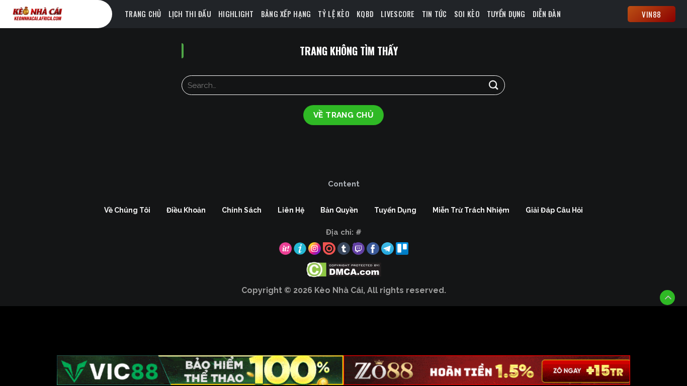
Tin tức (434, 14)
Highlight (236, 14)
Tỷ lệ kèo (334, 14)
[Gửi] (493, 85)
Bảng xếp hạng (286, 14)
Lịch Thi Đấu (189, 14)
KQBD (365, 14)
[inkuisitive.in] (64, 14)
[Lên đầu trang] (667, 297)
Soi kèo (467, 14)
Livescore (398, 14)
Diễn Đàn (547, 14)
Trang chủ (143, 14)
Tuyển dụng (506, 14)
